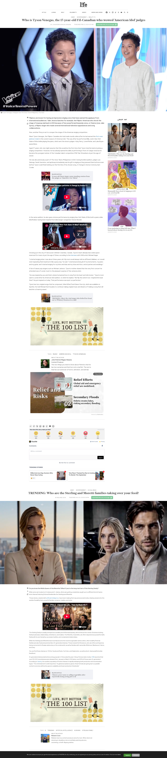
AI (45, 730)
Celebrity (73, 12)
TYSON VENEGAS (79, 354)
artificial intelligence (52, 598)
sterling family (87, 730)
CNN (92, 657)
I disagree (136, 755)
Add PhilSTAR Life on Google (105, 24)
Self (62, 12)
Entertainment (82, 17)
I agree (127, 755)
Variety (39, 661)
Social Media (92, 490)
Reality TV (92, 17)
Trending (50, 730)
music (55, 354)
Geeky (84, 12)
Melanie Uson (61, 497)
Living (53, 12)
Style (44, 12)
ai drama (77, 730)
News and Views (97, 12)
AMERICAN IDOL (65, 354)
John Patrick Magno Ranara (61, 24)
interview (73, 255)
